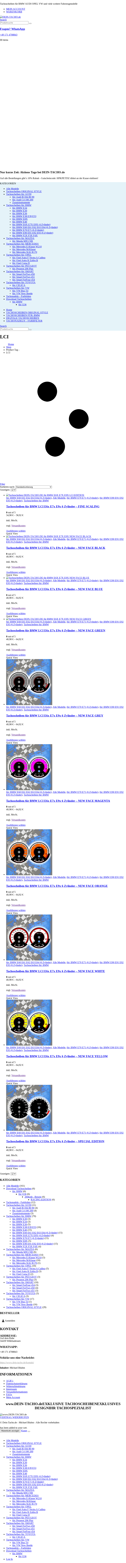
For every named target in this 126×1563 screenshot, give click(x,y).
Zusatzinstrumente (21, 202)
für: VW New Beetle (22, 293)
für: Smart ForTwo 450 (23, 274)
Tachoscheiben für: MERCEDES (22, 244)
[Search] (30, 23)
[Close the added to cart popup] (29, 1431)
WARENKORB (14, 11)
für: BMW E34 (19, 208)
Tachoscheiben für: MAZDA (20, 238)
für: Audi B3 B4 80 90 (23, 197)
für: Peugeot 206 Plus (22, 268)
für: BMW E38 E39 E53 (24, 216)
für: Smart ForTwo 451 (23, 277)
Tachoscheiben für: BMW (18, 205)
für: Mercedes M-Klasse (24, 249)
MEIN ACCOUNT (15, 9)
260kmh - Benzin (33, 1197)
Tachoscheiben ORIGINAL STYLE (24, 191)
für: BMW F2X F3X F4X (25, 235)
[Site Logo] (10, 17)
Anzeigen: (5, 489)
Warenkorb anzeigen (10, 1431)
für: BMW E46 (19, 221)
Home (9, 309)
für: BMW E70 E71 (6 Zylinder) (28, 230)
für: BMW (17, 301)
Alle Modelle (12, 188)
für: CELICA (18, 285)
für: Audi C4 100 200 (22, 199)
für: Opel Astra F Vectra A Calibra (28, 257)
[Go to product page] (66, 495)
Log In (9, 1559)
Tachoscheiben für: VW (17, 288)
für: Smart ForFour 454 (23, 279)
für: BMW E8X (20, 219)
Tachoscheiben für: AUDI (18, 194)
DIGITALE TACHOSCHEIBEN (22, 318)
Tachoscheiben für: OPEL (19, 255)
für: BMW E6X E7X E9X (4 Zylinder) (31, 224)
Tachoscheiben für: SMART (20, 271)
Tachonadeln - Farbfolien (18, 1202)
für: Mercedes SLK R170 (24, 252)
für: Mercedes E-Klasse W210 (27, 246)
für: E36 (22, 304)
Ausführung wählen (16, 531)
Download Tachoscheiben (19, 299)
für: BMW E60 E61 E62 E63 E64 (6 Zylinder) (35, 227)
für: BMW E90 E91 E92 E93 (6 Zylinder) (32, 232)
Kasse (24, 1430)
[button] (3, 19)
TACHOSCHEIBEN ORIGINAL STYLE (27, 312)
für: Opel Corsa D (21, 263)
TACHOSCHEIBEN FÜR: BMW (23, 315)
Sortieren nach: (7, 487)
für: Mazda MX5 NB (22, 241)
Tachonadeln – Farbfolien (18, 296)
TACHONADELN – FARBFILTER (24, 320)
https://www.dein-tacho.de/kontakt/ (17, 1362)
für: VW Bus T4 (20, 290)
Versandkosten (18, 525)
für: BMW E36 (19, 213)
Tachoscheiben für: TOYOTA (20, 282)
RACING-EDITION (41, 1199)
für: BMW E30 (19, 210)
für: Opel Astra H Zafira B (25, 260)
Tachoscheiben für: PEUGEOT (21, 266)
